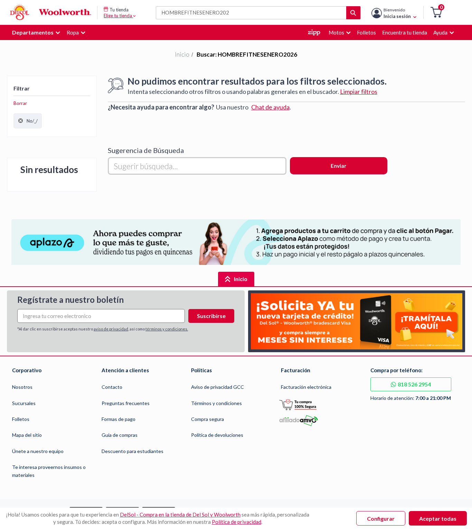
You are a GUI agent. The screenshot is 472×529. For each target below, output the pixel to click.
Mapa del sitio (27, 435)
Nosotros (22, 387)
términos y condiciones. (166, 329)
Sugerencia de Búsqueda (146, 150)
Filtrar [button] (21, 88)
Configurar (381, 518)
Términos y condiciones (216, 403)
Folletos (20, 419)
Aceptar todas (437, 518)
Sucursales (24, 403)
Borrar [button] (20, 103)
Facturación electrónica (306, 387)
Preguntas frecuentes (126, 403)
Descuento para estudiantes (132, 451)
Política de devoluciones (217, 435)
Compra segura (207, 419)
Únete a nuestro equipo (38, 451)
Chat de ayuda (270, 107)
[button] (436, 12)
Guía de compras (120, 435)
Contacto (112, 387)
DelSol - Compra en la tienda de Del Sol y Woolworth (180, 514)
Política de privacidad (236, 522)
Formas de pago (118, 419)
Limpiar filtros (358, 91)
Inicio (182, 54)
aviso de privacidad (111, 329)
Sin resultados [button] (49, 169)
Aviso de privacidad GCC (217, 387)
